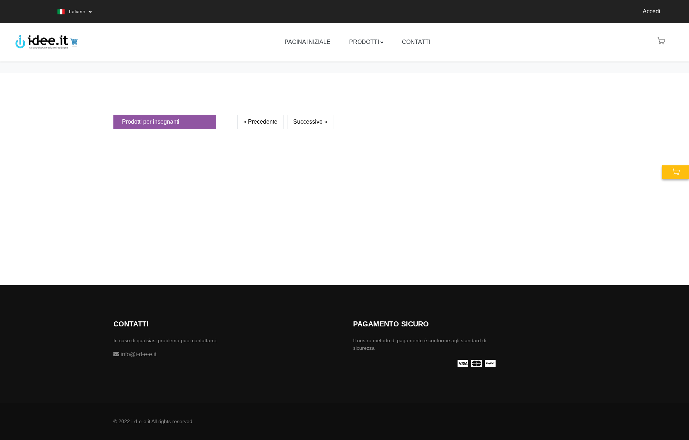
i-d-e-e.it (140, 421)
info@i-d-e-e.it (137, 354)
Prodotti (364, 42)
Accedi (651, 11)
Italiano (77, 11)
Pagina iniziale (308, 42)
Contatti (416, 42)
